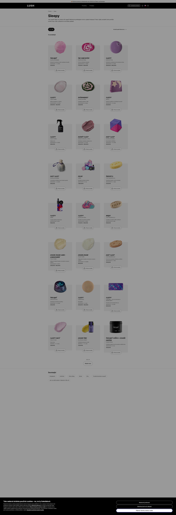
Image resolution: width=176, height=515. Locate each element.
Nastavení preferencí (144, 502)
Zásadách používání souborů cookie (35, 510)
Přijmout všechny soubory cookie (144, 510)
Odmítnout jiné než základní (144, 506)
